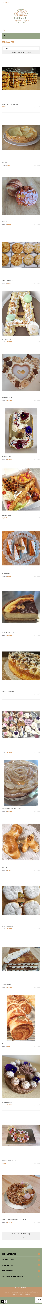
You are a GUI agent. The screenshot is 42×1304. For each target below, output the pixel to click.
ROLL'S (4, 1043)
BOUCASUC (5, 222)
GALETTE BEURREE (8, 926)
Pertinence (21, 48)
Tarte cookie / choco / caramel (14, 1220)
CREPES (4, 163)
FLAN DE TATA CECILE (9, 633)
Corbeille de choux (9, 1161)
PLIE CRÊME (6, 574)
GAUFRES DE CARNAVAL (10, 104)
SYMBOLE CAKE (7, 398)
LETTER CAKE (6, 339)
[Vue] (23, 79)
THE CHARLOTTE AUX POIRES (11, 809)
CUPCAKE (5, 750)
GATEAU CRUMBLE (8, 691)
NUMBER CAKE (7, 456)
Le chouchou (7, 1102)
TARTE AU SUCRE (7, 280)
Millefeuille (6, 985)
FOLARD (4, 867)
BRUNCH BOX (6, 515)
